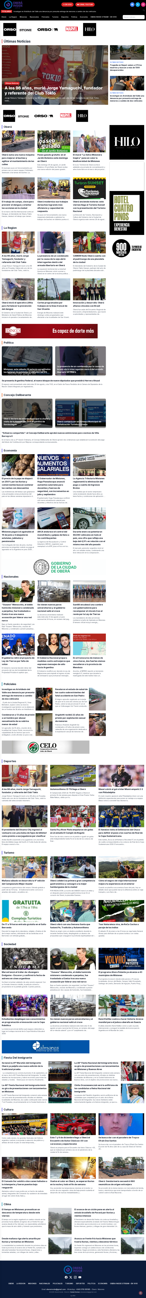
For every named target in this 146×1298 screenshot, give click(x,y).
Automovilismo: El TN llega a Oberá (68, 789)
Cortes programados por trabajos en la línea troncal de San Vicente (52, 305)
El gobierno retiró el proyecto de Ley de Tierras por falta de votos (18, 661)
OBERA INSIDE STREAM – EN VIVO (103, 17)
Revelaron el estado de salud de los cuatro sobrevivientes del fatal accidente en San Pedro (71, 692)
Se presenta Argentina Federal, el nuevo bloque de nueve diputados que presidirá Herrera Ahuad (51, 380)
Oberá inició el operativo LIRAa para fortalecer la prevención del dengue (17, 305)
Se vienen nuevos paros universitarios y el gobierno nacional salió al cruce (51, 607)
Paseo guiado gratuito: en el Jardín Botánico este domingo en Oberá (52, 158)
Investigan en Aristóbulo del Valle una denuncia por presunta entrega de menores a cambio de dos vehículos (127, 98)
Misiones (23, 17)
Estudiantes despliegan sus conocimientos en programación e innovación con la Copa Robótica (23, 1022)
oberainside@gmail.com (56, 1289)
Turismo (55, 17)
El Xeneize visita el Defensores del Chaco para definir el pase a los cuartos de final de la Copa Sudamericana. (121, 832)
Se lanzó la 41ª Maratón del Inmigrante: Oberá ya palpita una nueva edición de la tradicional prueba (22, 1066)
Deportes (65, 17)
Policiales (45, 17)
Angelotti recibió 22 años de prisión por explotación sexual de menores (70, 718)
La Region (13, 17)
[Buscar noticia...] (143, 10)
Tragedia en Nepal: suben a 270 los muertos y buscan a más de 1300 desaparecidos (126, 67)
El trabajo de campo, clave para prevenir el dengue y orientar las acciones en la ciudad (18, 204)
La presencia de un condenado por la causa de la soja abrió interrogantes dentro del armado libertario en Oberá (80, 369)
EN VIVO (68, 4)
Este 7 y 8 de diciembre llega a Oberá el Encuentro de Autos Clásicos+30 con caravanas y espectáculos (70, 1140)
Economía (84, 17)
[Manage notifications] (140, 1293)
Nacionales (34, 17)
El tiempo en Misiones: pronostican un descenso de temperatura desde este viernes (21, 1212)
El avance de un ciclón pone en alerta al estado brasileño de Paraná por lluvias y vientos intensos (94, 1212)
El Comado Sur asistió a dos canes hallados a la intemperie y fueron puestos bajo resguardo (24, 1184)
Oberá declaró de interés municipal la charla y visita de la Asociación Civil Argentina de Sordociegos (27, 422)
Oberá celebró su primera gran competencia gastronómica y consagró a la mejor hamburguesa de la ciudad (72, 883)
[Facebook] (132, 4)
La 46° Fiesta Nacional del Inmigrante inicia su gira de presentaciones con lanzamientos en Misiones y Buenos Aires (96, 1066)
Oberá (3, 17)
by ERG (73, 1296)
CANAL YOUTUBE (86, 4)
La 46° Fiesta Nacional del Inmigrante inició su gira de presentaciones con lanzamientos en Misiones (24, 1088)
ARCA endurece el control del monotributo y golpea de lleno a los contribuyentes (53, 535)
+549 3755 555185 (83, 1289)
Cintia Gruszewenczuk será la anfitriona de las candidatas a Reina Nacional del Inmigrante (96, 1088)
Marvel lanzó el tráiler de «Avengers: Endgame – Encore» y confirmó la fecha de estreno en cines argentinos (23, 975)
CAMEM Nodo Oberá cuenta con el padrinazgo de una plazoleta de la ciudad (89, 259)
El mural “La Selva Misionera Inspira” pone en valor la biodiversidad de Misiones (87, 158)
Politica (74, 17)
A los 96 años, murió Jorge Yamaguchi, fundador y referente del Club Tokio (54, 90)
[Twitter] (138, 4)
